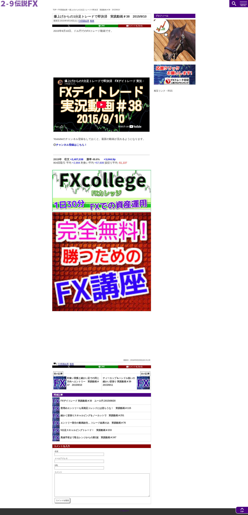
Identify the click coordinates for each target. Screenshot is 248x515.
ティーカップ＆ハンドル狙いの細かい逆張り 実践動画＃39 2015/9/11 (126, 380)
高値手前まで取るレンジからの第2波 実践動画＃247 (88, 437)
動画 (92, 21)
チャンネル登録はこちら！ (71, 144)
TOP (242, 512)
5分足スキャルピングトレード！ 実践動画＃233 (86, 430)
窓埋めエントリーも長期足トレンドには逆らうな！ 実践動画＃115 (96, 408)
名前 (56, 451)
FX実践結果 (84, 21)
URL (56, 465)
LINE (103, 26)
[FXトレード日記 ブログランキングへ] (174, 84)
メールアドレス (61, 458)
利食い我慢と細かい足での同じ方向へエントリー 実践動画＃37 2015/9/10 (76, 380)
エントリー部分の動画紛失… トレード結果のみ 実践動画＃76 (93, 423)
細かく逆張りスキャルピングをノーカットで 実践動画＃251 (92, 415)
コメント (58, 472)
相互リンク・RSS (163, 91)
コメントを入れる (136, 26)
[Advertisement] (101, 55)
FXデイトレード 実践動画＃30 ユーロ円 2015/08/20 (88, 401)
